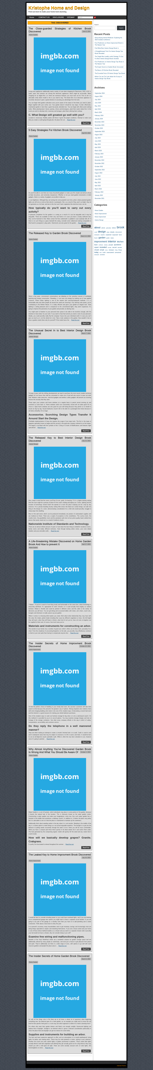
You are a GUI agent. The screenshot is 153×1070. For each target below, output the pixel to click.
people (111, 245)
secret (114, 247)
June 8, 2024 (86, 31)
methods (101, 244)
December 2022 (99, 160)
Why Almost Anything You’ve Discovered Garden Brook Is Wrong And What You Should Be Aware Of (60, 751)
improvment (100, 241)
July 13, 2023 (86, 441)
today (96, 252)
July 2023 (98, 138)
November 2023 (99, 125)
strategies (111, 250)
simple (102, 250)
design (102, 231)
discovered (118, 232)
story (106, 250)
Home (31, 17)
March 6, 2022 (86, 959)
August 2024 (98, 96)
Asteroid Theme (121, 1065)
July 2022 (98, 176)
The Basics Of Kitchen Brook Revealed (106, 70)
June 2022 (98, 179)
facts (120, 235)
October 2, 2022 (85, 752)
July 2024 (98, 99)
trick (101, 252)
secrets (120, 247)
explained (108, 235)
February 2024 (99, 115)
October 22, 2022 (85, 646)
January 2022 (99, 195)
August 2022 (98, 173)
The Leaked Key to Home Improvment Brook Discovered (60, 854)
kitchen (120, 241)
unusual (96, 254)
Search (96, 24)
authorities (108, 228)
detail (108, 232)
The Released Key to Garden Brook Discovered (55, 233)
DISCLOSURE (58, 17)
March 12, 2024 (85, 236)
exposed (115, 235)
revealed (103, 247)
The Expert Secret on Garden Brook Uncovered (109, 67)
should (96, 250)
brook (120, 227)
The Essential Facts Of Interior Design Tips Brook (110, 73)
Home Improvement (101, 213)
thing (116, 250)
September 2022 (100, 170)
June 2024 (98, 103)
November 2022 (99, 163)
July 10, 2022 (86, 857)
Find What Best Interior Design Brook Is (107, 48)
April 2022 (98, 185)
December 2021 (99, 198)
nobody (106, 244)
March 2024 (98, 112)
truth (104, 252)
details (112, 232)
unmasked (118, 252)
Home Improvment (34, 649)
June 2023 (98, 141)
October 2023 (99, 128)
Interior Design (33, 336)
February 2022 (99, 192)
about (97, 227)
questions (117, 245)
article (103, 228)
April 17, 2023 (86, 544)
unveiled (102, 254)
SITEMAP (71, 17)
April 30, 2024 (86, 133)
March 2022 (98, 189)
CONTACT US (44, 17)
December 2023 (99, 122)
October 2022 (99, 166)
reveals (109, 247)
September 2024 (100, 93)
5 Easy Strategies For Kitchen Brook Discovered (55, 130)
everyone (97, 234)
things (120, 250)
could (95, 232)
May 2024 (98, 106)
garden (101, 237)
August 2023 (98, 134)
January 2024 (99, 119)
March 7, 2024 (86, 333)
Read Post (86, 123)
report (96, 247)
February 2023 (99, 154)
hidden (112, 238)
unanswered (110, 252)
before (114, 228)
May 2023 (98, 144)
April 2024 (98, 109)
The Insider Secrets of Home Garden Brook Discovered (59, 956)
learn (96, 245)
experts (103, 235)
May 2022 (98, 182)
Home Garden (33, 35)
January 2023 (99, 157)
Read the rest (71, 120)
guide (108, 238)
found (96, 238)
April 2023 (98, 147)
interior (112, 241)
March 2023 (98, 150)
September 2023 (100, 131)
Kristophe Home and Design (59, 7)
